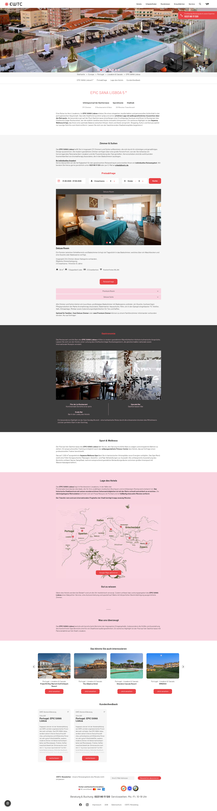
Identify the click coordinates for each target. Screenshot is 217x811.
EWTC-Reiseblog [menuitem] (131, 805)
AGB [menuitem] (106, 805)
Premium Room (109, 291)
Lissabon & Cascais (115, 74)
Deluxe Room (108, 192)
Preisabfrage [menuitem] (102, 80)
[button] (98, 70)
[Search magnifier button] (200, 4)
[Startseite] (13, 4)
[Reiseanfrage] (204, 4)
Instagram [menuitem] (87, 804)
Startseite (81, 74)
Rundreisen (165, 4)
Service (192, 4)
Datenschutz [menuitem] (116, 805)
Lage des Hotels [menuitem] (116, 80)
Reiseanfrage (108, 281)
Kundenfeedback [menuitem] (133, 80)
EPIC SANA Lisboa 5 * (85, 80)
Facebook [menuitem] (80, 804)
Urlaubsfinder (151, 4)
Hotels (139, 4)
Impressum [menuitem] (96, 805)
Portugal (100, 74)
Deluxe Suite (109, 297)
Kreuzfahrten (179, 4)
